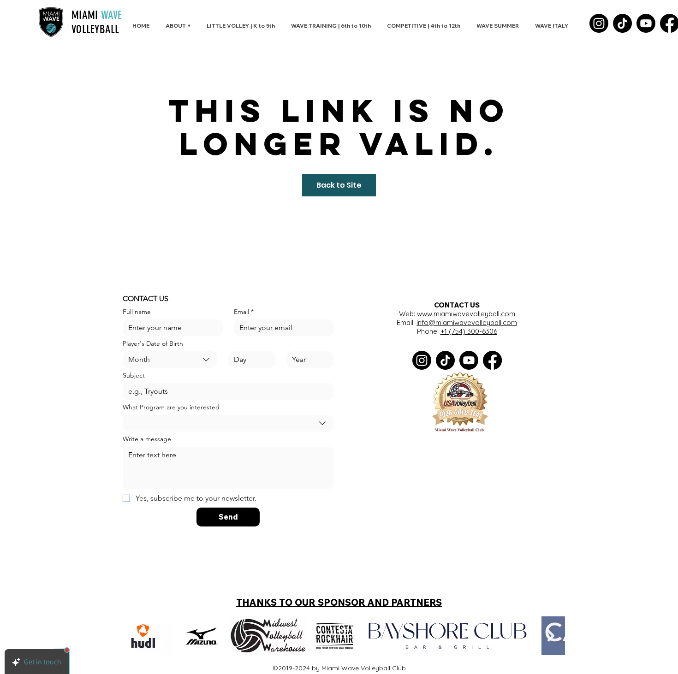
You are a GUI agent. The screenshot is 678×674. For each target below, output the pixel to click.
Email (244, 312)
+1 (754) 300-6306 (468, 331)
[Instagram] (598, 23)
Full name (137, 312)
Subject (134, 375)
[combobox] (170, 359)
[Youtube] (645, 23)
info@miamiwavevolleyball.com (466, 322)
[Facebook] (492, 360)
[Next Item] (550, 635)
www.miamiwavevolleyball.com (466, 313)
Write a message (147, 439)
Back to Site (339, 185)
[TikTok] (622, 23)
